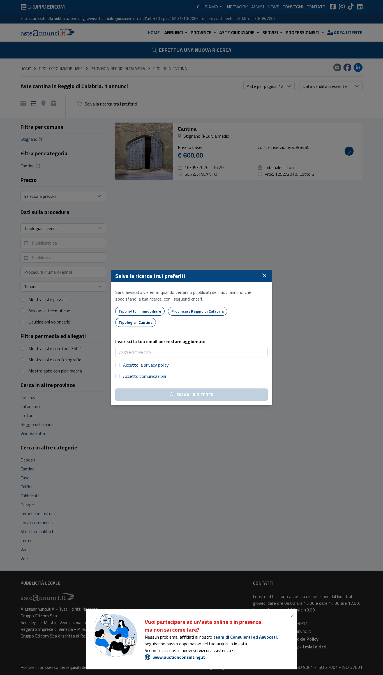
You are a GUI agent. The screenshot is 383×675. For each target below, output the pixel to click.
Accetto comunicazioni (144, 376)
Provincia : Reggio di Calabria (197, 311)
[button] (293, 615)
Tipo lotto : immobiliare (140, 311)
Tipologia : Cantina (136, 322)
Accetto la (146, 365)
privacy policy (156, 365)
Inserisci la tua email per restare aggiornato (160, 341)
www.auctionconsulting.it (179, 657)
